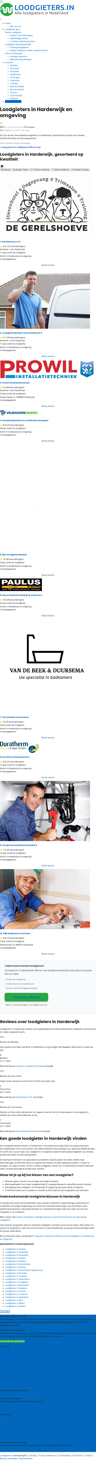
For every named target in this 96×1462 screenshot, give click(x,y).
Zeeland (14, 98)
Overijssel (15, 80)
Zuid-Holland (6, 1379)
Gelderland (15, 74)
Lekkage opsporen (18, 56)
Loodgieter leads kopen (11, 1406)
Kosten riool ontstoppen (21, 35)
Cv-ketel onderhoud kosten (22, 41)
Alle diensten (5, 170)
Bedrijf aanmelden (9, 1409)
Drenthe (14, 65)
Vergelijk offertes (13, 101)
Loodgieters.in (6, 1455)
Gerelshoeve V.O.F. (10, 241)
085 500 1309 (6, 1450)
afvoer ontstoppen (25, 1217)
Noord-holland (17, 89)
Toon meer (5, 1311)
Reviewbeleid (26, 1458)
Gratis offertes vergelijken (12, 1341)
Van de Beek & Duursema (14, 717)
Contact (3, 1437)
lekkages (39, 1217)
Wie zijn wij (15, 26)
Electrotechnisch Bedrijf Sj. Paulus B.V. (21, 595)
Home (7, 23)
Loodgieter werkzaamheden (18, 44)
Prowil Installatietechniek (15, 382)
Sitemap (33, 1455)
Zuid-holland (16, 95)
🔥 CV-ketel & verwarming (39, 170)
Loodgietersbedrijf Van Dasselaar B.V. (21, 332)
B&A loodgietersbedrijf (13, 554)
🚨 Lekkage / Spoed (20, 170)
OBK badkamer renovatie (15, 933)
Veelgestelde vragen (9, 1434)
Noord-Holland (7, 1373)
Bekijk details (48, 265)
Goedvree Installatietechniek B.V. (19, 845)
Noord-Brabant (7, 1370)
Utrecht (13, 92)
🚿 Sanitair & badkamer (60, 170)
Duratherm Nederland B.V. (15, 757)
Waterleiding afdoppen (21, 59)
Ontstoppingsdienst (19, 47)
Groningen (15, 77)
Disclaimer (77, 1455)
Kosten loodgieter (13, 32)
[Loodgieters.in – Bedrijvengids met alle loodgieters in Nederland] (37, 15)
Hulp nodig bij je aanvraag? (13, 1420)
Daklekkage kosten (19, 38)
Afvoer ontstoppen (13, 53)
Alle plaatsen (6, 1385)
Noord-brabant (17, 86)
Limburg (14, 83)
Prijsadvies (5, 1393)
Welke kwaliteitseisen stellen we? (16, 1423)
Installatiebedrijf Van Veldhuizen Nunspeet (24, 420)
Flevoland (14, 68)
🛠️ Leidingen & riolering (79, 170)
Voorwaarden (64, 1455)
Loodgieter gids (12, 29)
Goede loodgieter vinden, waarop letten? (29, 50)
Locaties (9, 62)
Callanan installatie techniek (29, 1066)
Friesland (14, 71)
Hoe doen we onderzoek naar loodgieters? (19, 1426)
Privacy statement (47, 1455)
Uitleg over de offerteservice (13, 1417)
